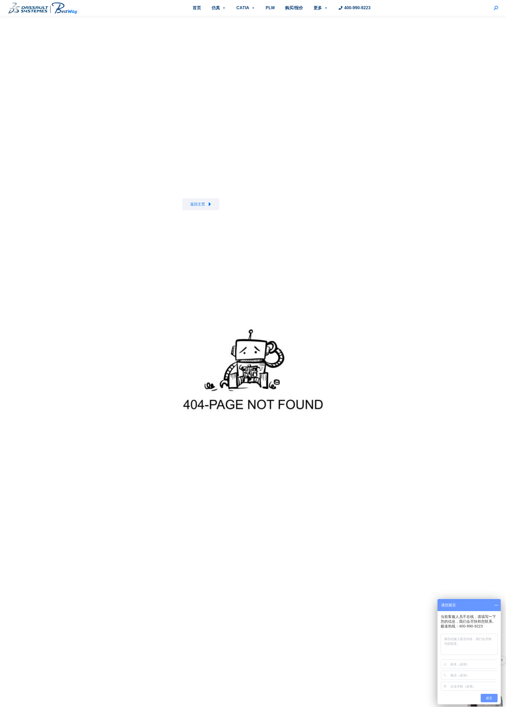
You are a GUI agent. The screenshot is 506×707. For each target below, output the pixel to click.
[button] (200, 204)
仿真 (216, 8)
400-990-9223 (357, 8)
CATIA (242, 8)
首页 (197, 8)
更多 (318, 8)
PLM (270, 8)
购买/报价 (294, 8)
